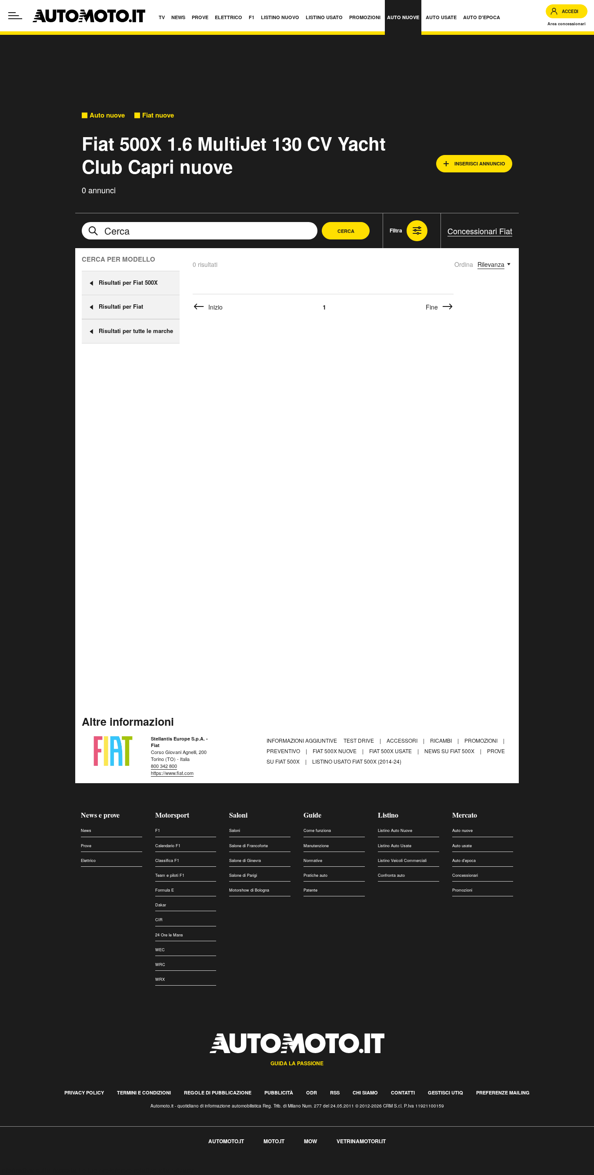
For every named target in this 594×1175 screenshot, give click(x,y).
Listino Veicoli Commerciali (402, 860)
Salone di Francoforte (248, 845)
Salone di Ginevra (245, 860)
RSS (335, 1092)
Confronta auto (391, 875)
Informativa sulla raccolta (38, 1170)
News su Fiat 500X (450, 750)
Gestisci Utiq (445, 1092)
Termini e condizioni (144, 1092)
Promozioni (481, 740)
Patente (310, 890)
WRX (160, 979)
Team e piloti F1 (169, 875)
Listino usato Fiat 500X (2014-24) (356, 761)
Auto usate (462, 845)
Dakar (160, 905)
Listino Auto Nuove (395, 830)
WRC (160, 964)
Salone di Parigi (243, 875)
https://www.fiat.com (172, 772)
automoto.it (226, 1141)
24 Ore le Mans (169, 935)
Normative (313, 860)
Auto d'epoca (464, 860)
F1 (157, 830)
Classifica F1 (167, 860)
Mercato (464, 815)
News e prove (100, 815)
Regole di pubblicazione (217, 1092)
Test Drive (359, 740)
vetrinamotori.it (361, 1141)
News (86, 830)
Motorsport (172, 815)
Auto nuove (107, 115)
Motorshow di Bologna (249, 890)
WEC (160, 950)
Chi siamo (365, 1092)
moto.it (274, 1141)
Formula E (164, 890)
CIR (159, 919)
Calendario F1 (167, 845)
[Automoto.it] (89, 16)
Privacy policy (84, 1092)
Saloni (238, 815)
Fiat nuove (158, 115)
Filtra (396, 230)
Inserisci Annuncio (479, 163)
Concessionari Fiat (479, 230)
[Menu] (15, 15)
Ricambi (441, 740)
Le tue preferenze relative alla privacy (136, 1170)
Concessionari (465, 875)
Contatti (403, 1092)
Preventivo (284, 750)
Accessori (403, 740)
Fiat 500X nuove (335, 750)
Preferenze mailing (503, 1092)
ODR (311, 1092)
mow (310, 1141)
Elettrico (88, 860)
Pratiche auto (315, 875)
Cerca (345, 231)
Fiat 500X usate (391, 750)
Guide (312, 815)
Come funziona (317, 830)
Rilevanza (490, 264)
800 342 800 (164, 765)
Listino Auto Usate (394, 845)
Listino (388, 815)
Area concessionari (566, 24)
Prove (86, 845)
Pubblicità (278, 1092)
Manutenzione (316, 845)
